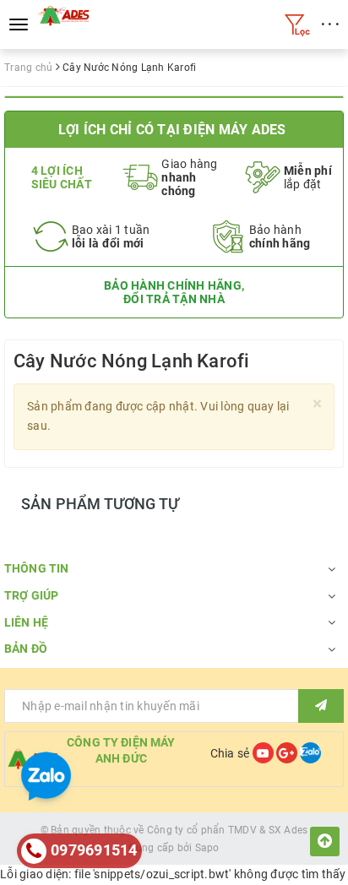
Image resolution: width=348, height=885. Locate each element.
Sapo (207, 848)
